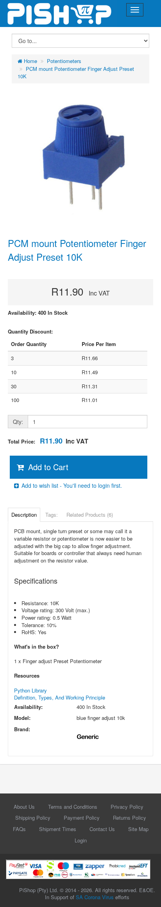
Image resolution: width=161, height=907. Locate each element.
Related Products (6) (89, 514)
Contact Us (102, 829)
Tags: (51, 514)
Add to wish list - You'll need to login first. (71, 485)
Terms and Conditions (72, 806)
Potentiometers (64, 61)
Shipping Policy (32, 817)
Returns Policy (129, 817)
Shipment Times (57, 829)
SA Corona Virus (95, 897)
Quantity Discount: (30, 331)
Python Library (30, 690)
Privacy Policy (127, 806)
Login (81, 840)
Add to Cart (47, 466)
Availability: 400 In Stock (38, 312)
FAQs (19, 829)
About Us (24, 806)
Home (29, 61)
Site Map (138, 829)
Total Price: (48, 441)
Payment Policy (82, 817)
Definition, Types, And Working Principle (59, 697)
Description (24, 514)
